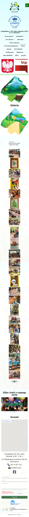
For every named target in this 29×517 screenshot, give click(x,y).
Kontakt (23, 55)
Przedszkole (19, 36)
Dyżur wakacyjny (14, 42)
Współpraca (20, 52)
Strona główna (9, 36)
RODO (16, 55)
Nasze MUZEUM (7, 55)
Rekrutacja (20, 39)
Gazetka (9, 49)
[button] (27, 5)
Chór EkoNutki (18, 49)
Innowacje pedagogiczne (11, 46)
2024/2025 (11, 142)
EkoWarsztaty (10, 52)
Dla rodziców (9, 39)
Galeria (23, 46)
